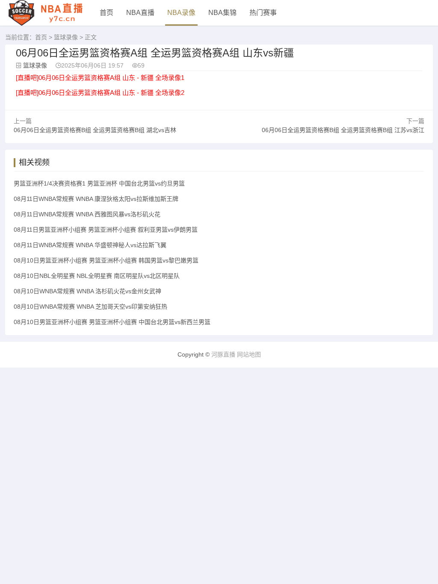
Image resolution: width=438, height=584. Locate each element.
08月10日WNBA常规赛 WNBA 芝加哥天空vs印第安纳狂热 (90, 306)
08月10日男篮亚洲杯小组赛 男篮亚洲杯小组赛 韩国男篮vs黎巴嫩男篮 (106, 260)
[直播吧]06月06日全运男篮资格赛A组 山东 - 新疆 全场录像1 (100, 77)
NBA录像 (181, 12)
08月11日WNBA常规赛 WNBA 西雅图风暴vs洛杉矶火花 (87, 214)
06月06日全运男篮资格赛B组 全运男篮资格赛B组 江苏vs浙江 (343, 130)
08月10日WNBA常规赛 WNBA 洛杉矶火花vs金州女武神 (87, 291)
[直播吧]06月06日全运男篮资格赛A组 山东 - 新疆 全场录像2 (100, 92)
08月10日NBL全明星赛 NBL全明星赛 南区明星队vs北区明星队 (97, 275)
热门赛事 (263, 12)
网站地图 (249, 354)
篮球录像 (66, 37)
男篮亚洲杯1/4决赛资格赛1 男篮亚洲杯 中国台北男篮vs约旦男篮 (99, 183)
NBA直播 (140, 12)
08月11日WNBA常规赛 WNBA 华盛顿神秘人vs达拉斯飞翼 (90, 245)
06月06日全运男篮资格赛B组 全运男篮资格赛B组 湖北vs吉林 (95, 130)
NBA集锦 (222, 12)
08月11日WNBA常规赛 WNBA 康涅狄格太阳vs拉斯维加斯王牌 (96, 198)
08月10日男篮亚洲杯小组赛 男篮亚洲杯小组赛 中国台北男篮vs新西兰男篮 (112, 322)
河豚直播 (223, 354)
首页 (106, 12)
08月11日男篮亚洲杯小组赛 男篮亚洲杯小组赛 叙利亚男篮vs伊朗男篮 (106, 229)
